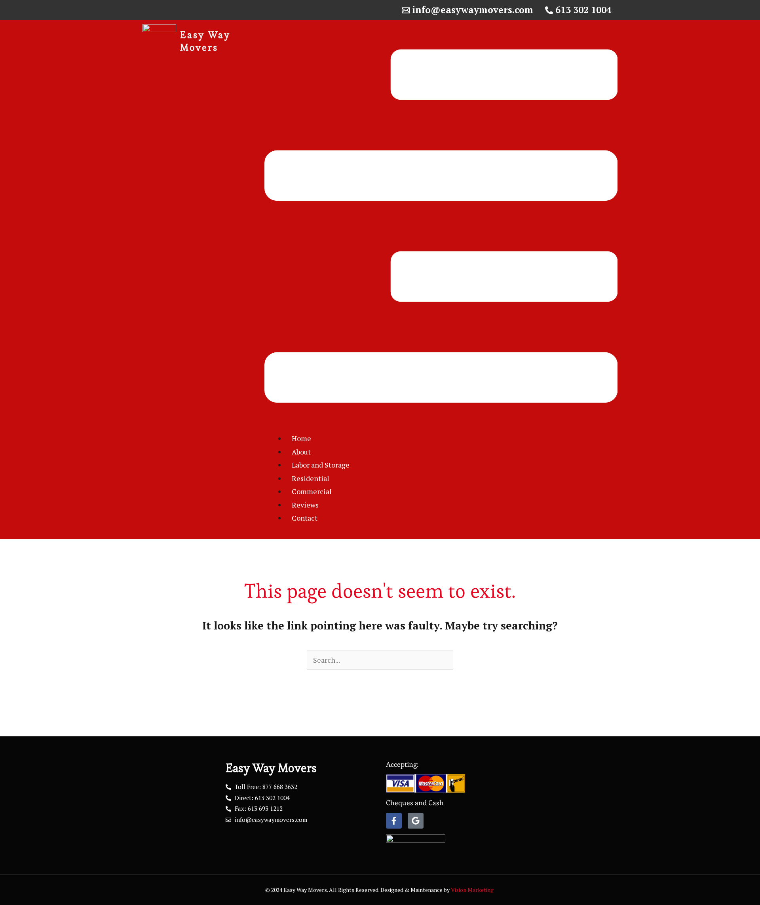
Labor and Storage (321, 465)
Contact (304, 518)
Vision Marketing (473, 890)
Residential (310, 478)
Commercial (312, 491)
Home (301, 438)
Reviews (305, 505)
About (301, 451)
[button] (441, 228)
